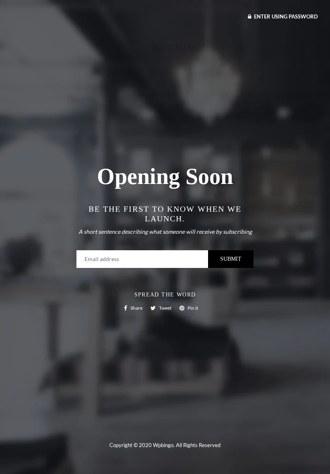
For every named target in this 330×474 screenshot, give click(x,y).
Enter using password (285, 16)
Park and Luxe (165, 47)
